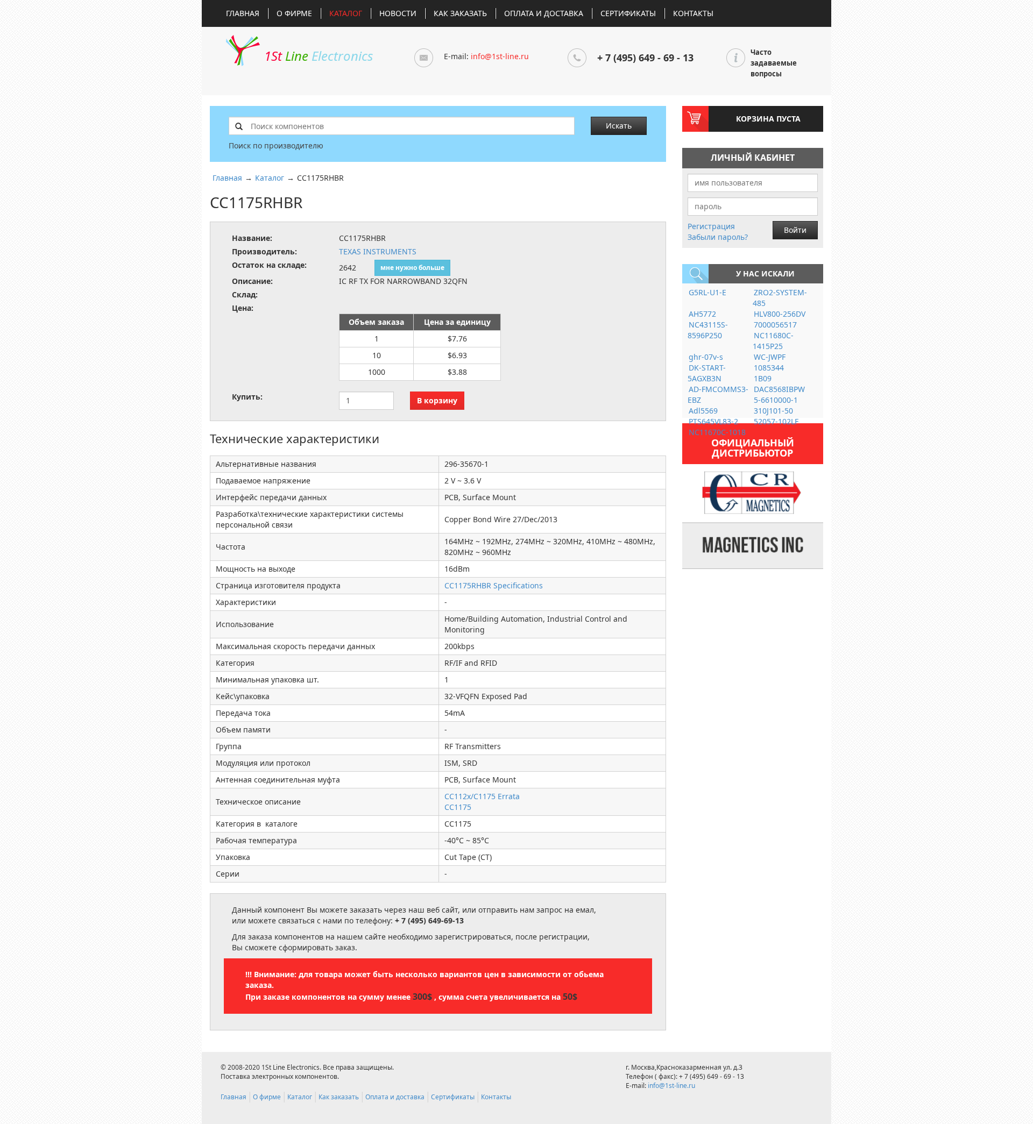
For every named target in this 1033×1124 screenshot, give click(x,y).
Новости (397, 13)
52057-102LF (776, 421)
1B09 (763, 378)
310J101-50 (773, 411)
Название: (252, 238)
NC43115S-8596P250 (708, 329)
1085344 (769, 367)
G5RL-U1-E (707, 292)
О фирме (294, 13)
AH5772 (702, 314)
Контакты (693, 13)
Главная (242, 13)
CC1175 (457, 807)
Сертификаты (628, 13)
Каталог (345, 13)
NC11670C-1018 (717, 432)
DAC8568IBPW (779, 389)
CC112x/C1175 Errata (482, 796)
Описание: (252, 281)
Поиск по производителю (276, 145)
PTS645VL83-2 (713, 421)
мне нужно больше (412, 267)
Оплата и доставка (543, 13)
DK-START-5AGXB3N (707, 372)
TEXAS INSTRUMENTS (377, 251)
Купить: (247, 397)
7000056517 (775, 324)
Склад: (245, 294)
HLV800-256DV (779, 314)
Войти (795, 230)
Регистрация (711, 226)
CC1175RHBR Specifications (493, 585)
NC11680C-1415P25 (773, 340)
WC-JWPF (770, 357)
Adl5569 (703, 411)
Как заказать (460, 13)
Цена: (242, 308)
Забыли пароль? (718, 237)
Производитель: (264, 251)
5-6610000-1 (776, 400)
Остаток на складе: (269, 265)
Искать (619, 125)
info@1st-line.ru (500, 56)
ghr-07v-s (706, 357)
